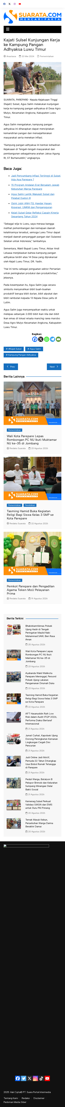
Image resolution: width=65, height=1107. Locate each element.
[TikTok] (41, 1078)
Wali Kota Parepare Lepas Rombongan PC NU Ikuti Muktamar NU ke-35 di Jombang (32, 439)
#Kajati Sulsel (14, 349)
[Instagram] (35, 1078)
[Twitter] (23, 1078)
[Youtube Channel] (47, 1078)
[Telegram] (52, 339)
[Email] (58, 339)
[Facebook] (34, 339)
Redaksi (26, 1098)
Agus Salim (35, 349)
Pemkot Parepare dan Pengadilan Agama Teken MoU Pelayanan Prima (30, 589)
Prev (12, 366)
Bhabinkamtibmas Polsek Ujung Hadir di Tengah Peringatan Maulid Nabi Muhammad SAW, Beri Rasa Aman (40, 632)
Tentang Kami (11, 1098)
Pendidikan (30, 505)
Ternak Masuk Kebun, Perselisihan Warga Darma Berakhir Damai (39, 823)
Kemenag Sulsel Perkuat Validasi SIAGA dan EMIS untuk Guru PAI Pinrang (38, 804)
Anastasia (11, 56)
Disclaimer (39, 1098)
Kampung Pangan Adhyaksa (22, 355)
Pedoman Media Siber (15, 1102)
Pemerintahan (47, 56)
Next (52, 366)
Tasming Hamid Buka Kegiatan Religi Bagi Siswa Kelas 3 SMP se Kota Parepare (30, 514)
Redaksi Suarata (18, 448)
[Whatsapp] (46, 339)
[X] (40, 339)
